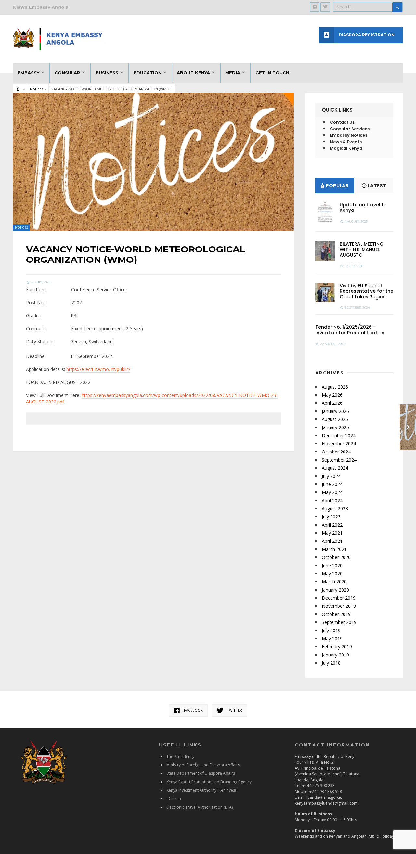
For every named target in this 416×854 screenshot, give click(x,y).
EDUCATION (148, 72)
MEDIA (232, 72)
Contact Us (342, 122)
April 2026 (332, 403)
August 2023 (335, 508)
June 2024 (332, 484)
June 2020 (332, 565)
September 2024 (339, 460)
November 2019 (339, 606)
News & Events (346, 142)
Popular (336, 185)
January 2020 (335, 590)
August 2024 (335, 468)
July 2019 (331, 630)
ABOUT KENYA (193, 72)
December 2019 (339, 598)
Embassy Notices (348, 135)
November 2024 (339, 443)
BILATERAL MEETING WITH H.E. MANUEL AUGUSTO (362, 249)
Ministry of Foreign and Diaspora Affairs (203, 765)
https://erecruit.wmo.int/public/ (98, 369)
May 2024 (332, 492)
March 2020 (334, 582)
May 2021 (332, 533)
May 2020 (332, 573)
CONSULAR (67, 72)
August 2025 (335, 419)
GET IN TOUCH (272, 72)
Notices (36, 88)
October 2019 (336, 614)
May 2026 (332, 395)
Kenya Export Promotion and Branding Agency (209, 781)
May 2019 (332, 638)
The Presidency (180, 756)
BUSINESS (107, 72)
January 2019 (335, 655)
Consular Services (350, 129)
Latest (376, 185)
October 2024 (336, 452)
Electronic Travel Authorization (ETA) (199, 807)
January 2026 (335, 411)
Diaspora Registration (367, 34)
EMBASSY (28, 72)
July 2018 (331, 663)
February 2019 (337, 647)
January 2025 (335, 427)
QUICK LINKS (337, 110)
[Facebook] (314, 7)
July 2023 (331, 517)
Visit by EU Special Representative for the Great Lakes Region (366, 291)
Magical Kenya (346, 148)
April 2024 (332, 500)
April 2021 (332, 541)
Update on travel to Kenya (363, 207)
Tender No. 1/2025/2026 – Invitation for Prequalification (349, 330)
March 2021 (334, 549)
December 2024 (339, 435)
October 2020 (336, 557)
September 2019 (339, 622)
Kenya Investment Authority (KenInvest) (201, 790)
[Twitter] (325, 7)
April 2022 (332, 525)
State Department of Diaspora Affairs (200, 773)
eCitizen (173, 798)
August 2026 (335, 387)
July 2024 (331, 476)
